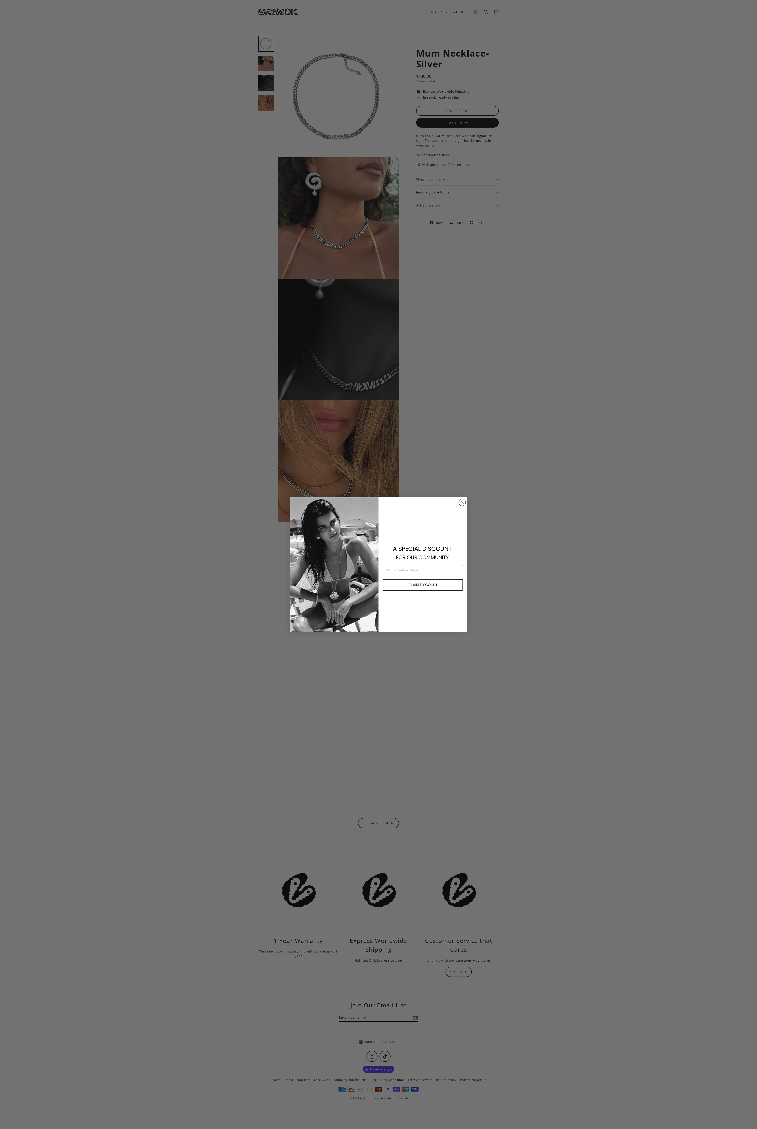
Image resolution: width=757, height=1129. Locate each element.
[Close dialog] (462, 502)
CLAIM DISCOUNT (422, 584)
